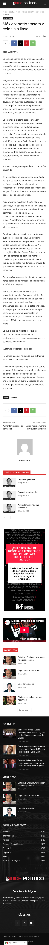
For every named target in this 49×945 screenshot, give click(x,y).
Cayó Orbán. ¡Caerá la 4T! (28, 671)
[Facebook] (14, 43)
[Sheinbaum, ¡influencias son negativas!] (9, 700)
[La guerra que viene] (9, 482)
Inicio (5, 12)
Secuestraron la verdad (28, 492)
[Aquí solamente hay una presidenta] (9, 508)
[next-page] (8, 517)
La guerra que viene (26, 479)
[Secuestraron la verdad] (9, 495)
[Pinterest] (26, 43)
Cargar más (23, 710)
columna (14, 397)
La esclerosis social (26, 684)
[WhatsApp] (33, 43)
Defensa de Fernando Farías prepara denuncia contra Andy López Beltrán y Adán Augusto (31, 763)
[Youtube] (31, 923)
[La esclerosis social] (9, 687)
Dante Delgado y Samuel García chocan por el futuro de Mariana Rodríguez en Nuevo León (31, 749)
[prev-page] (4, 517)
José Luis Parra (14, 12)
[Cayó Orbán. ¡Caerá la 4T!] (9, 674)
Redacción (24, 460)
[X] (20, 43)
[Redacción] (25, 447)
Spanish (12, 942)
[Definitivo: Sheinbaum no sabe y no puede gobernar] (9, 660)
